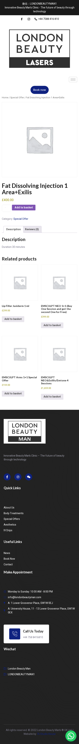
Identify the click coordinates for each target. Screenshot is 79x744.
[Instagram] (17, 476)
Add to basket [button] (13, 319)
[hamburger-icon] (73, 79)
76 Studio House (46, 734)
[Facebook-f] (7, 476)
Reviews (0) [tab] (32, 229)
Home (5, 97)
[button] (70, 735)
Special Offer (17, 97)
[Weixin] (28, 476)
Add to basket (24, 207)
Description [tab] (13, 229)
